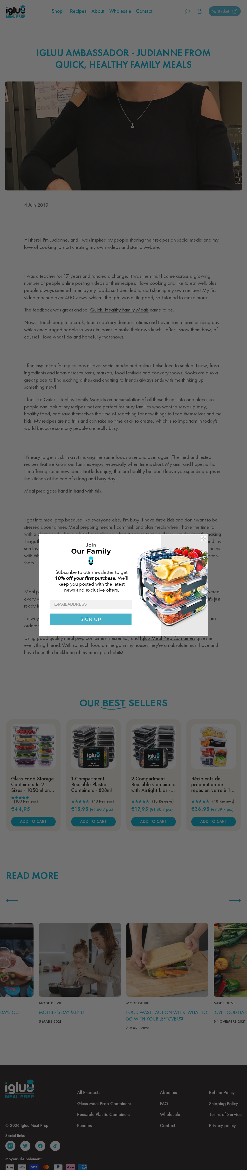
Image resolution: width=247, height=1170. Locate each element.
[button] (123, 566)
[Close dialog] (203, 538)
